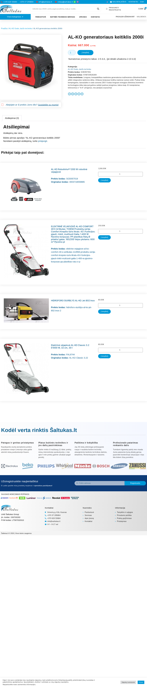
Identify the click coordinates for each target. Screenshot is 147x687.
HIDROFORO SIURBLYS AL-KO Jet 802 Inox (73, 300)
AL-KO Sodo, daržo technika (20, 28)
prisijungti (42, 141)
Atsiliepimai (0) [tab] (12, 118)
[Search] (98, 8)
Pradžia (4, 28)
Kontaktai (95, 17)
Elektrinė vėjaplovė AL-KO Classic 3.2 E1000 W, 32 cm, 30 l (70, 346)
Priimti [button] (141, 682)
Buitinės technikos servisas (62, 17)
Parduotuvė (40, 17)
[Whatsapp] (75, 2)
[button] (69, 93)
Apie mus (83, 17)
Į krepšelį (85, 52)
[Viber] (78, 2)
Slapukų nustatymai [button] (128, 682)
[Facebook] (107, 2)
